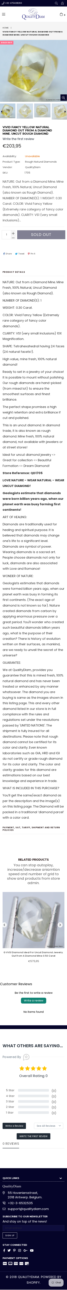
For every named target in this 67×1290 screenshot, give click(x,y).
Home (6, 27)
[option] (24, 111)
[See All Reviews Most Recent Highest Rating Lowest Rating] (48, 1126)
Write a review (33, 1000)
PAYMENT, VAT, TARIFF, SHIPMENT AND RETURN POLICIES (31, 828)
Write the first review (33, 1136)
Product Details (14, 272)
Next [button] (60, 924)
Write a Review (14, 1126)
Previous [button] (4, 924)
